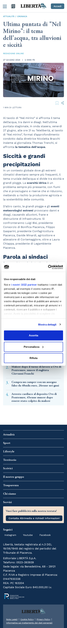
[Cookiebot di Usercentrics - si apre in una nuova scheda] (48, 267)
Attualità (8, 16)
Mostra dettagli (47, 324)
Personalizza (31, 346)
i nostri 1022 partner (24, 284)
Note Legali (12, 619)
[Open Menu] (5, 6)
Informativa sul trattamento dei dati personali (29, 623)
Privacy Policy (43, 619)
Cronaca (22, 16)
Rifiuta (34, 358)
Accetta (33, 335)
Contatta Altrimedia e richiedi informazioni (34, 518)
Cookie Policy (27, 619)
